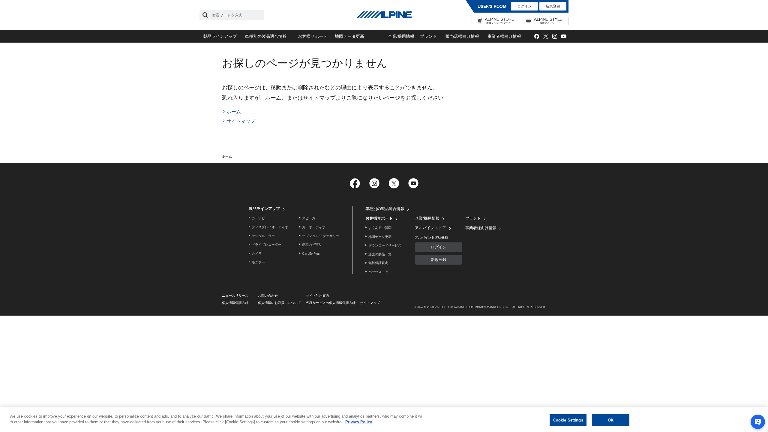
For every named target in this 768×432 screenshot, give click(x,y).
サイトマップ (240, 121)
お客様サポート (312, 36)
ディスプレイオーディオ (270, 227)
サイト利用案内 (317, 295)
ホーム (233, 111)
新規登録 (553, 6)
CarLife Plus (311, 253)
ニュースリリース (235, 295)
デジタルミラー (263, 236)
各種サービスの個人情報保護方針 (331, 302)
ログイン (524, 6)
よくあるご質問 (380, 228)
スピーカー (310, 218)
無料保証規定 (378, 263)
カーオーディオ (313, 227)
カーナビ (258, 218)
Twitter (545, 36)
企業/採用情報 (401, 36)
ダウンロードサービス (384, 245)
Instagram (554, 36)
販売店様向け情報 (462, 36)
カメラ (257, 253)
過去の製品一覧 (380, 254)
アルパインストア (430, 228)
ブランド (428, 36)
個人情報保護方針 (235, 302)
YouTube (563, 36)
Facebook (536, 36)
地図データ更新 (349, 36)
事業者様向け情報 (504, 36)
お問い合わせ (268, 295)
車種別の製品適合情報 (266, 36)
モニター (258, 262)
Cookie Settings (568, 420)
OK (611, 420)
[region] (384, 419)
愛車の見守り (312, 244)
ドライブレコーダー (266, 244)
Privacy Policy (358, 422)
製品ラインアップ (220, 36)
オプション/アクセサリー (320, 236)
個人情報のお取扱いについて (279, 302)
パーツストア (378, 272)
